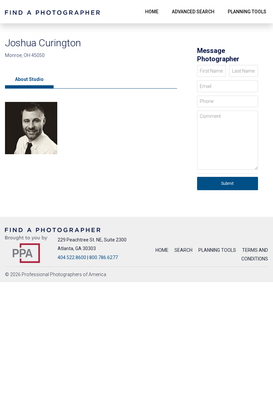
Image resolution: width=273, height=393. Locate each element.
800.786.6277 (103, 257)
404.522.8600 (72, 257)
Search (183, 250)
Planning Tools (217, 250)
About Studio (29, 79)
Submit (227, 183)
